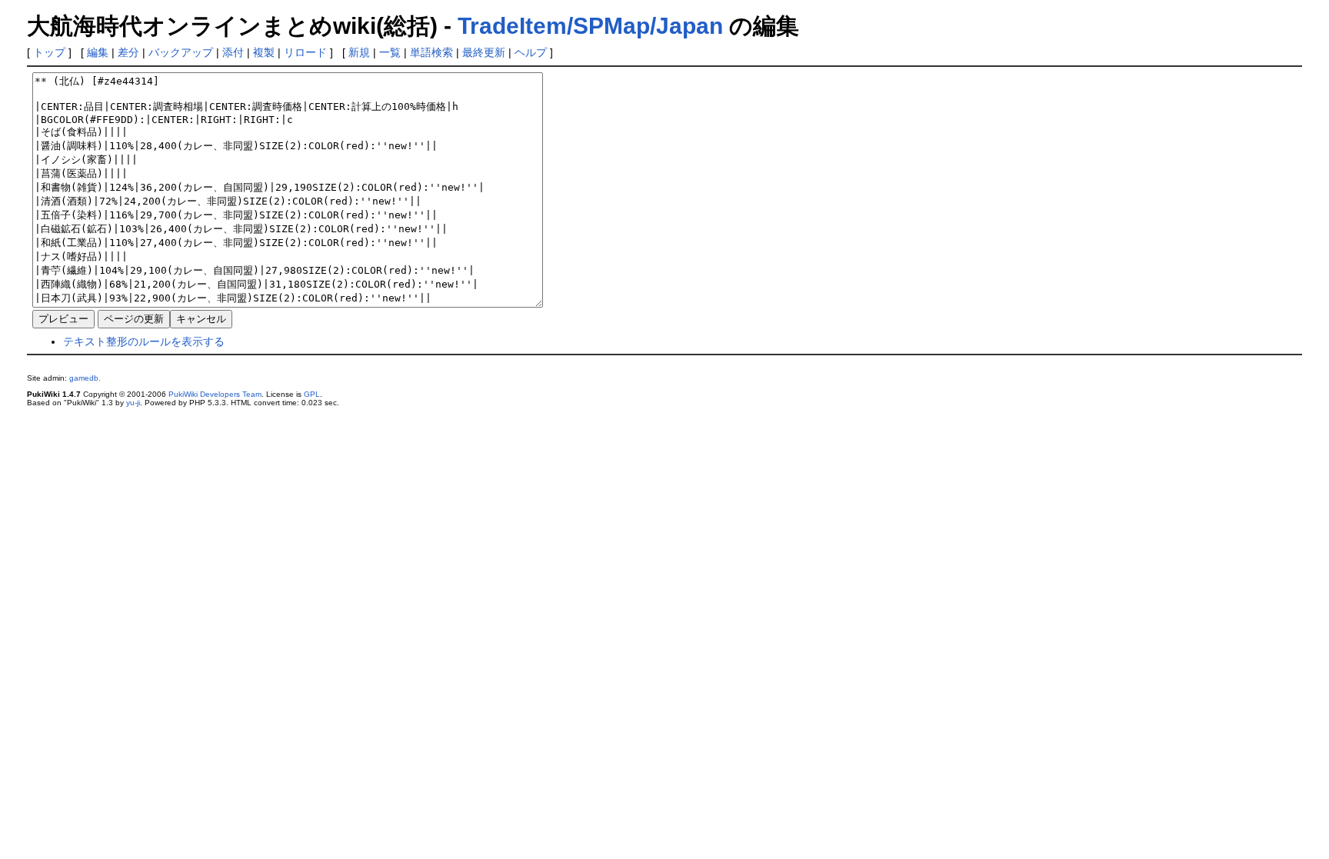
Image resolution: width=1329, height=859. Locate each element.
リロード (305, 52)
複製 (264, 52)
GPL (312, 394)
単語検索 (431, 52)
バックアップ (180, 52)
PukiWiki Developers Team (214, 394)
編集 (97, 52)
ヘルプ (531, 52)
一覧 (390, 52)
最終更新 (483, 52)
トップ (49, 52)
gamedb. (85, 378)
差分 (128, 52)
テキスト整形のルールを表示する (144, 341)
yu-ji (133, 402)
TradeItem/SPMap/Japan (590, 25)
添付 (233, 52)
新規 (359, 52)
